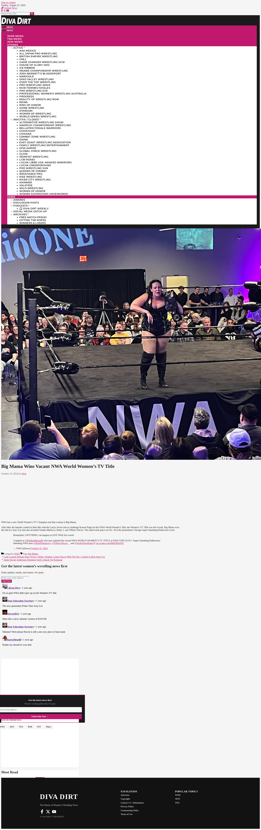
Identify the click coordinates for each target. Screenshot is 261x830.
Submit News (10, 8)
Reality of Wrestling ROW (39, 99)
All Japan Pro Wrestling (38, 53)
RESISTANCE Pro (30, 173)
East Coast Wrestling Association (45, 142)
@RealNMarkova (42, 543)
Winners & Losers (32, 223)
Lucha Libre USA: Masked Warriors (45, 162)
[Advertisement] (91, 497)
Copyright (125, 799)
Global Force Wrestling (37, 151)
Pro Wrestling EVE (33, 90)
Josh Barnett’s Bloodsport (40, 73)
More (11, 197)
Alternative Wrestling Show (41, 122)
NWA (17, 554)
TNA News (14, 39)
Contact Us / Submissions (132, 803)
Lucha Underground (35, 165)
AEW (177, 799)
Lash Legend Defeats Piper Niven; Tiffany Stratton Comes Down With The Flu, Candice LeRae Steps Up (54, 557)
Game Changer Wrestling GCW (42, 62)
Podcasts (20, 205)
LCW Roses (27, 159)
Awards (19, 199)
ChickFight (27, 131)
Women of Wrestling (35, 113)
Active (18, 47)
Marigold (26, 76)
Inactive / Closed (26, 119)
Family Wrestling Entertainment (44, 145)
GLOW (23, 153)
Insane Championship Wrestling (43, 70)
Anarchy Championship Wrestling (45, 125)
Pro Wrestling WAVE (34, 85)
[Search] (32, 13)
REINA (23, 102)
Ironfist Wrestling (33, 156)
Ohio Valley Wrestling (36, 79)
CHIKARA (25, 133)
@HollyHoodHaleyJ (85, 543)
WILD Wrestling (31, 188)
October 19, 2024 (39, 548)
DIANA (23, 139)
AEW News (15, 41)
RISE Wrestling (30, 176)
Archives (20, 214)
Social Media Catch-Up (30, 211)
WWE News (15, 36)
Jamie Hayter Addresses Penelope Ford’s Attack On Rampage (33, 560)
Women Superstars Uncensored (43, 194)
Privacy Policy (127, 806)
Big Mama (33, 554)
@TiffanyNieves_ (60, 543)
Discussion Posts (26, 202)
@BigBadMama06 (34, 540)
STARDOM (26, 110)
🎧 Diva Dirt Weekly (34, 208)
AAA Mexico (27, 50)
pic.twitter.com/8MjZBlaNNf (110, 543)
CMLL (23, 59)
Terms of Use (126, 814)
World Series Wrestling (37, 116)
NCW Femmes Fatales (34, 87)
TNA (177, 803)
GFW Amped (27, 148)
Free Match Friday (33, 217)
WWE (178, 795)
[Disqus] (91, 620)
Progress (26, 96)
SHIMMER (25, 182)
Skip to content (8, 2)
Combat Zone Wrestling (37, 136)
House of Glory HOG (34, 65)
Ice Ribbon (27, 67)
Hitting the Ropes (32, 220)
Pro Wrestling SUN (33, 168)
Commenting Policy (130, 810)
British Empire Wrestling (38, 56)
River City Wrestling (35, 179)
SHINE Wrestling (31, 107)
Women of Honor (32, 191)
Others (12, 44)
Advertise (125, 795)
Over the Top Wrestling (37, 82)
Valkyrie (25, 185)
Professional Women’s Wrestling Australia (52, 93)
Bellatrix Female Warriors (40, 128)
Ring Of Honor (30, 105)
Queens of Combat (33, 171)
